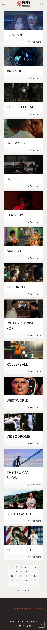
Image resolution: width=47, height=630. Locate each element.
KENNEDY (15, 215)
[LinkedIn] (27, 626)
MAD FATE (15, 251)
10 (26, 571)
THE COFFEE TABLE (22, 106)
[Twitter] (20, 626)
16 (26, 576)
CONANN (14, 34)
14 (16, 576)
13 (12, 576)
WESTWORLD (18, 400)
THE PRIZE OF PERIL (23, 549)
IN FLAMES (16, 142)
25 (23, 584)
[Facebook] (16, 626)
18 (35, 576)
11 (30, 571)
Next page (22, 590)
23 (30, 580)
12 (35, 571)
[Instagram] (30, 626)
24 (35, 580)
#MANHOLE (17, 70)
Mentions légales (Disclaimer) (28, 608)
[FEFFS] (23, 4)
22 (26, 580)
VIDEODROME (18, 436)
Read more (35, 41)
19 (12, 580)
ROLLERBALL (17, 364)
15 (21, 576)
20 (16, 580)
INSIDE (12, 179)
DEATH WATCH (19, 513)
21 (21, 580)
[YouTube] (23, 626)
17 (30, 576)
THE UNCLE (16, 287)
